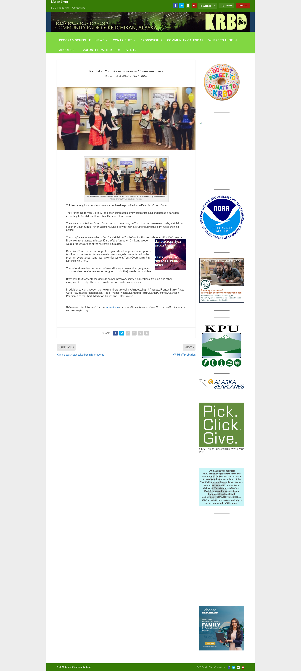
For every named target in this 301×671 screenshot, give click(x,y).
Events (130, 50)
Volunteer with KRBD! (101, 50)
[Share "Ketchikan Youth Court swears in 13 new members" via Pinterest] (140, 333)
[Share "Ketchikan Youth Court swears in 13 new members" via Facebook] (115, 333)
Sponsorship (151, 40)
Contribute (122, 40)
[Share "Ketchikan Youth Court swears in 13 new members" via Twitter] (122, 333)
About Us (66, 50)
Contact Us (78, 7)
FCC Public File (60, 7)
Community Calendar (185, 40)
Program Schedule (75, 40)
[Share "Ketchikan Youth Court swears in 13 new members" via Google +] (128, 333)
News (99, 40)
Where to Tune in (222, 40)
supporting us (112, 307)
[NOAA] (221, 217)
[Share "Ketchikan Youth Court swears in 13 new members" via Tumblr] (134, 333)
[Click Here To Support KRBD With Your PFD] (221, 425)
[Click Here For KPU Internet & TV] (221, 345)
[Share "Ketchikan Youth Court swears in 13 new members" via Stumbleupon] (147, 333)
